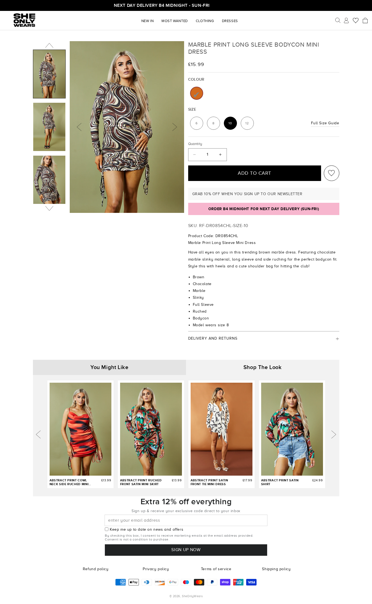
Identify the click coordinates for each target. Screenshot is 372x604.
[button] (365, 20)
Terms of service (216, 569)
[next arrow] (334, 434)
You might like (109, 367)
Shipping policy (276, 569)
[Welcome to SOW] (24, 19)
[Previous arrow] (38, 434)
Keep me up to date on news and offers (146, 529)
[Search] (338, 20)
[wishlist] (331, 173)
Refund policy (96, 569)
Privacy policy (156, 569)
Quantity (195, 144)
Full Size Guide (325, 123)
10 (232, 124)
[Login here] (346, 20)
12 (249, 124)
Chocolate (196, 93)
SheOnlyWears (192, 596)
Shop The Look (262, 367)
